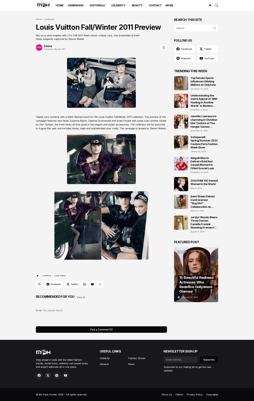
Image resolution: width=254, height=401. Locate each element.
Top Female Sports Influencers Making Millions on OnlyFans (203, 81)
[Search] (215, 5)
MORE (169, 5)
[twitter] (48, 375)
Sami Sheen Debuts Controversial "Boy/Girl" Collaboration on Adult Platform (202, 202)
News (131, 364)
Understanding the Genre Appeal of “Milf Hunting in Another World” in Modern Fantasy (203, 101)
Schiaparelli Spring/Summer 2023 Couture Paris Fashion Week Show (204, 142)
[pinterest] (57, 375)
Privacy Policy (195, 394)
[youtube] (65, 375)
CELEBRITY (118, 5)
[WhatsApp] (84, 284)
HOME (59, 5)
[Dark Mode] (209, 5)
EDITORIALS (97, 5)
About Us (166, 394)
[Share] (164, 47)
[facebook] (39, 375)
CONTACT (155, 5)
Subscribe (209, 359)
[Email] (92, 284)
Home (39, 19)
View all (81, 297)
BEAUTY (137, 5)
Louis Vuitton (60, 276)
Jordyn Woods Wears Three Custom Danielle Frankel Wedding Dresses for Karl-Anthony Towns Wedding (204, 222)
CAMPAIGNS (75, 5)
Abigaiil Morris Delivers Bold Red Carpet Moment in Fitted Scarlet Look (202, 163)
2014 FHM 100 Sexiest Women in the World (204, 182)
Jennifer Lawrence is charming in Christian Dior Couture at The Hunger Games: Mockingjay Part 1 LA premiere (203, 121)
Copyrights (212, 394)
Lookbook (49, 19)
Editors (179, 394)
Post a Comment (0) (101, 329)
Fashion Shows (136, 358)
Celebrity (105, 358)
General (104, 364)
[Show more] (100, 284)
